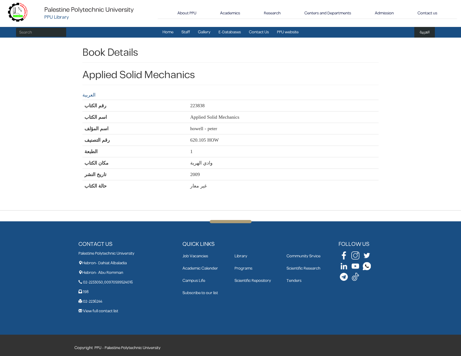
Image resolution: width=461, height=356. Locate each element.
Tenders (294, 281)
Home (167, 32)
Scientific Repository (253, 281)
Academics (230, 13)
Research (272, 13)
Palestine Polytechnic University (89, 10)
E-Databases (229, 32)
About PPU (186, 13)
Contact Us (259, 32)
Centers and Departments (327, 13)
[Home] (18, 12)
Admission (384, 13)
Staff (185, 32)
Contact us (427, 13)
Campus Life (193, 281)
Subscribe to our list (200, 293)
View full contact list (100, 311)
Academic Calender (200, 268)
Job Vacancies (195, 256)
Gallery (204, 32)
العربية (425, 32)
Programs (243, 268)
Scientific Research (303, 268)
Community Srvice (303, 256)
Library (241, 256)
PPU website (288, 32)
